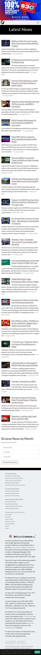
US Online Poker (10, 473)
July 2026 (6, 452)
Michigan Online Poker (12, 476)
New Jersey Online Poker (13, 480)
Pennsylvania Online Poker (14, 478)
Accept (37, 652)
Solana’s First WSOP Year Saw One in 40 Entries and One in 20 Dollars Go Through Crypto (25, 202)
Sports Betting (10, 523)
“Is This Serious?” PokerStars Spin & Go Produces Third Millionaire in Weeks (25, 344)
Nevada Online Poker (12, 483)
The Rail (7, 517)
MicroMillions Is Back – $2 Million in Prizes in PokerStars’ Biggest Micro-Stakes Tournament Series (25, 323)
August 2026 (7, 447)
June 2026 (6, 457)
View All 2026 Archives (10, 462)
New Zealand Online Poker (14, 506)
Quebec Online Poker (12, 495)
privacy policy (21, 641)
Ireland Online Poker (12, 508)
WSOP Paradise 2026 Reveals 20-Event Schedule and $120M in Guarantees (24, 122)
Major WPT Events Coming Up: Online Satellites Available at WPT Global (24, 139)
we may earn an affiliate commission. (22, 547)
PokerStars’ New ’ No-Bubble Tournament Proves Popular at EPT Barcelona (24, 242)
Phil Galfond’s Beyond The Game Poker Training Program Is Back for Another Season (24, 400)
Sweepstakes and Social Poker (15, 512)
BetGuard (30, 623)
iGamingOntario (10, 628)
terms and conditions (10, 641)
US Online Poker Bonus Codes (15, 485)
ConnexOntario (28, 616)
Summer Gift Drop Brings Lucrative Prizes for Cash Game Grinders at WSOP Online (25, 83)
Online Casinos (10, 521)
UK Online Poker (10, 502)
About (7, 526)
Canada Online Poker (12, 489)
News (7, 528)
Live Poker (8, 514)
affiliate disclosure (22, 643)
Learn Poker (9, 519)
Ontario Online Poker (12, 491)
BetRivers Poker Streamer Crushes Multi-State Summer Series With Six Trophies (25, 43)
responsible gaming (10, 643)
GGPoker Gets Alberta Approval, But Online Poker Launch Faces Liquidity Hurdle (25, 181)
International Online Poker (14, 499)
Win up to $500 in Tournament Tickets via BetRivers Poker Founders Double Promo (25, 160)
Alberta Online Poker (12, 493)
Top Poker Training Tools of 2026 (24, 382)
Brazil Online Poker (11, 504)
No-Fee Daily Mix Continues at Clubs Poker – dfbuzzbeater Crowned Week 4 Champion (25, 221)
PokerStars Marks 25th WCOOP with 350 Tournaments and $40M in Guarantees (25, 104)
